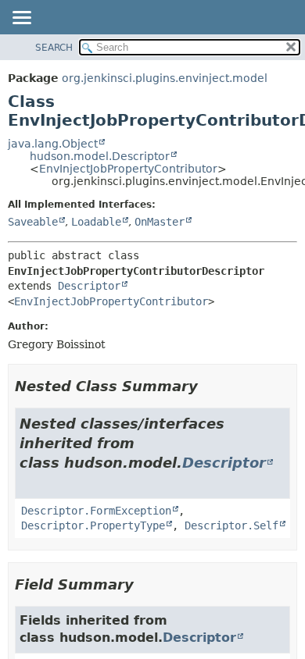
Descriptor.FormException (96, 510)
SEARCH (54, 47)
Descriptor (89, 286)
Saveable (33, 222)
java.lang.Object (53, 143)
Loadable (96, 222)
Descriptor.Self (231, 525)
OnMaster (160, 222)
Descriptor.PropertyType (93, 525)
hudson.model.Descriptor (100, 156)
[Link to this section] (209, 386)
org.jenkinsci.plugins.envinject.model (164, 78)
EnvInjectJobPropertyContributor (128, 168)
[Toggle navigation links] (21, 19)
